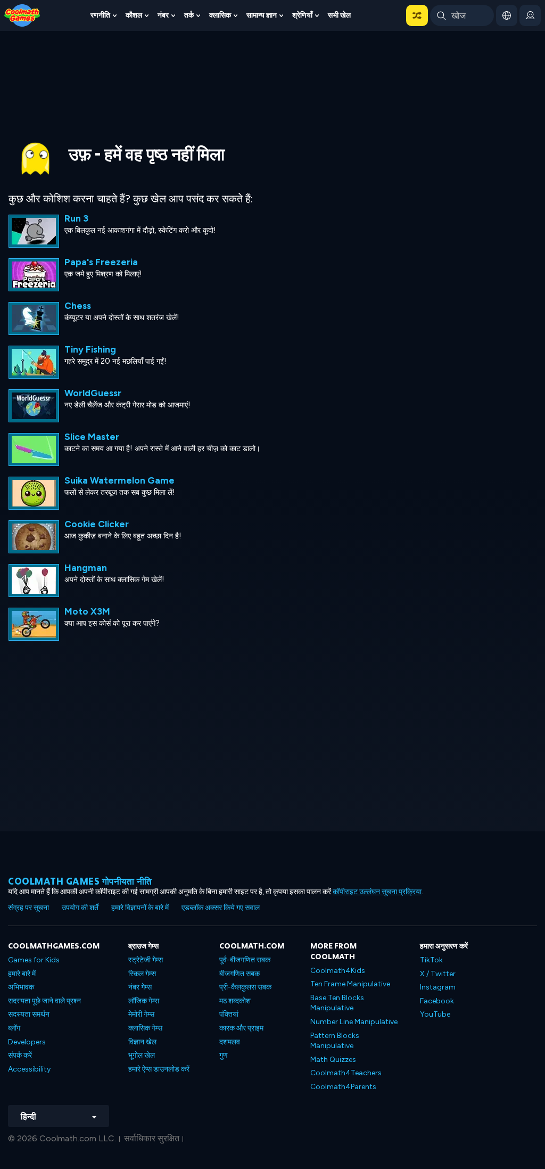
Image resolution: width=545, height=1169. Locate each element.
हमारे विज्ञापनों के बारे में (140, 907)
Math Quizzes (333, 1059)
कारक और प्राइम (241, 1028)
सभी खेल (339, 15)
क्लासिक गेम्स (145, 1028)
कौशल (134, 15)
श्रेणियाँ (302, 15)
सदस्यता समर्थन (28, 1014)
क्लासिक (220, 15)
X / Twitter (438, 973)
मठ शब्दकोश (235, 1000)
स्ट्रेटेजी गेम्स (145, 959)
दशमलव (229, 1042)
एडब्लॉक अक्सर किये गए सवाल (220, 907)
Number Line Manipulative (354, 1021)
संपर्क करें (20, 1055)
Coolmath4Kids (337, 970)
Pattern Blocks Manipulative (334, 1041)
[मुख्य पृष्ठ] (22, 15)
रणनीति (100, 15)
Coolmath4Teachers (346, 1072)
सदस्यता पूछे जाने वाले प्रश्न (44, 1000)
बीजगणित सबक (239, 973)
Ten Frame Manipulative (350, 983)
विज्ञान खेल (142, 1042)
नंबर (163, 15)
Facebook (437, 1000)
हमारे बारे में (22, 973)
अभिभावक (21, 987)
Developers (27, 1042)
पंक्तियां (228, 1014)
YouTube (435, 1014)
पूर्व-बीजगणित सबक (244, 959)
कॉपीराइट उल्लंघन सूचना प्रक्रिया (377, 891)
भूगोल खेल (141, 1055)
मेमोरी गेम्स (141, 1014)
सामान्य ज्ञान (261, 15)
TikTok (431, 959)
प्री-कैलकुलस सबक (245, 987)
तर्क (189, 15)
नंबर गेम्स (140, 987)
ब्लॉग (14, 1028)
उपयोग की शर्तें (80, 907)
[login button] (530, 15)
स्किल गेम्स (142, 973)
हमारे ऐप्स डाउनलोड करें (158, 1069)
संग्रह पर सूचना (28, 907)
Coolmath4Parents (343, 1086)
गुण (223, 1055)
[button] (417, 15)
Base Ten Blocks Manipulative (337, 1003)
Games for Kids (34, 959)
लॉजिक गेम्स (143, 1000)
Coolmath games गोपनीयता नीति (80, 881)
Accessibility (29, 1069)
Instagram (438, 987)
